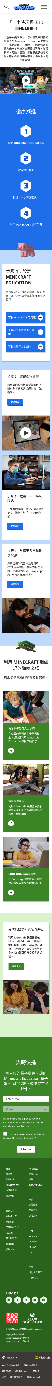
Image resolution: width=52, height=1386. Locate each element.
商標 (4, 1377)
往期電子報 (11, 1190)
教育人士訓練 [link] (35, 1184)
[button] (7, 7)
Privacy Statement (24, 1138)
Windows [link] (33, 1235)
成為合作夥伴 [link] (35, 1272)
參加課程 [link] (15, 526)
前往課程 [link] (15, 402)
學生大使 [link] (10, 1249)
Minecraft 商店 (13, 1184)
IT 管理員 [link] (33, 1168)
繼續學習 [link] (15, 584)
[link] (26, 80)
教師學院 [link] (10, 1243)
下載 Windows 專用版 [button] (22, 317)
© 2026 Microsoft (33, 1377)
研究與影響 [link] (11, 1238)
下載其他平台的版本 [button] (19, 346)
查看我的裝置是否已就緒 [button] (21, 332)
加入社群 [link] (10, 1232)
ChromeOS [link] (34, 1241)
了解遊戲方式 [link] (12, 1227)
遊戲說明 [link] (33, 1215)
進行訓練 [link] (10, 1221)
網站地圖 (10, 1195)
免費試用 (10, 1179)
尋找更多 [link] (16, 966)
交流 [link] (31, 1267)
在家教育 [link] (33, 1210)
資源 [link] (8, 1168)
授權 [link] (31, 1179)
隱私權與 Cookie (21, 1371)
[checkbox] (5, 1134)
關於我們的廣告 (16, 1377)
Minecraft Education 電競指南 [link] (17, 1341)
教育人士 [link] (10, 1211)
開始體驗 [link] (33, 1204)
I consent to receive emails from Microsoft (23, 1136)
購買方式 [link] (33, 1173)
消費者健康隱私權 (30, 1365)
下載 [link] (31, 1230)
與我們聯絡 (6, 1371)
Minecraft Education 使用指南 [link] (17, 1338)
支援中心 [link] (33, 1277)
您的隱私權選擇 (12, 1365)
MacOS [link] (32, 1247)
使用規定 (35, 1371)
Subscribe (26, 1149)
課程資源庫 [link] (11, 1216)
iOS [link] (30, 1252)
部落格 (9, 1173)
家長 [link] (31, 1199)
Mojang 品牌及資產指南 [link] (15, 1334)
